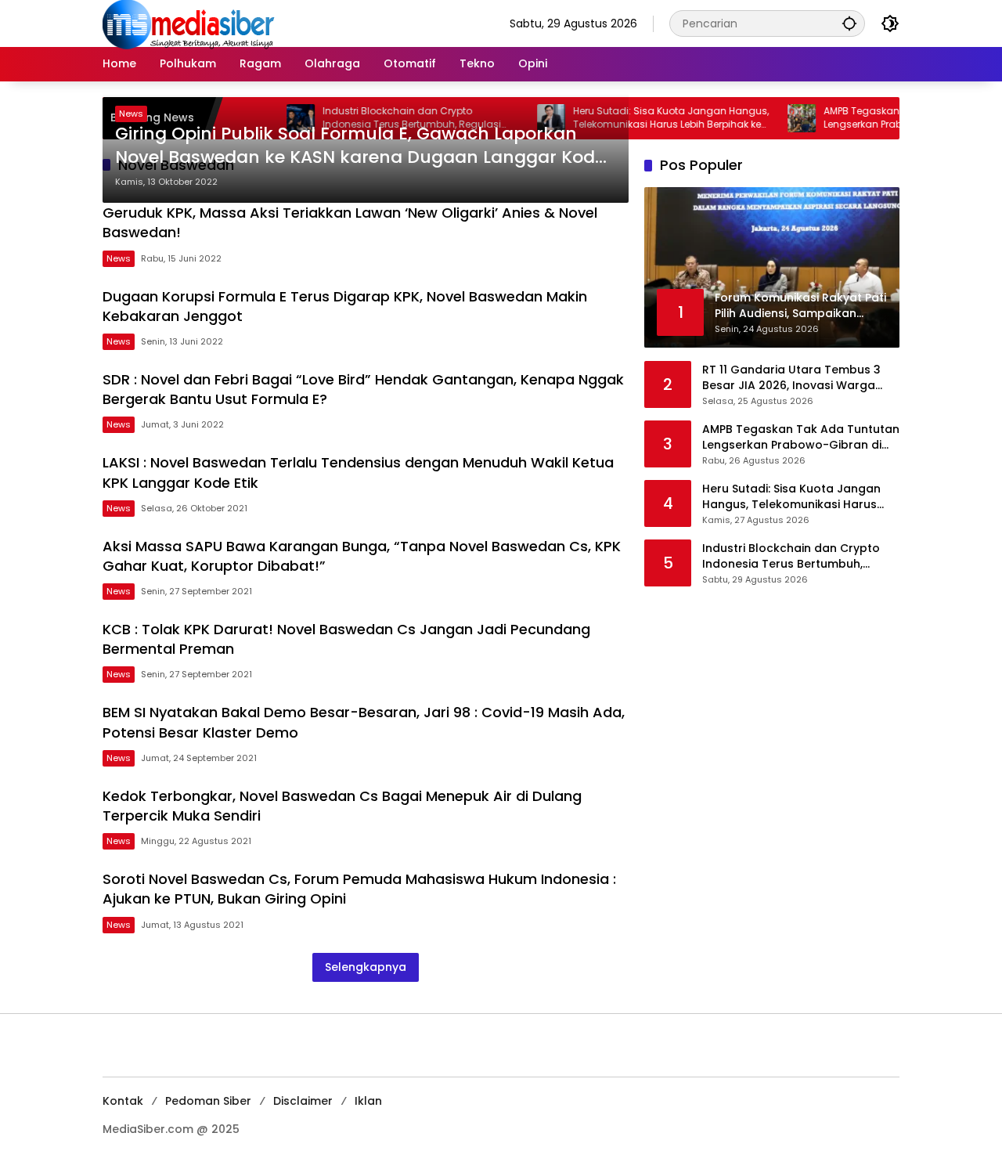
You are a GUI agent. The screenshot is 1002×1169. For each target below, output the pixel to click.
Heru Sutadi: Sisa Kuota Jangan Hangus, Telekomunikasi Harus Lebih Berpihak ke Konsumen (650, 118)
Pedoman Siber (208, 1101)
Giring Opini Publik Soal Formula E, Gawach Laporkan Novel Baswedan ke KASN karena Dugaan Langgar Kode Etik (360, 146)
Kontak (123, 1101)
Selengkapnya (365, 967)
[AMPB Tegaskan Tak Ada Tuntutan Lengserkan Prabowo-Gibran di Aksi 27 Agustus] (780, 118)
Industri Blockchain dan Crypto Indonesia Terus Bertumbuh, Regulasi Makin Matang (791, 555)
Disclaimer (303, 1101)
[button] (849, 23)
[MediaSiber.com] (189, 23)
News (131, 113)
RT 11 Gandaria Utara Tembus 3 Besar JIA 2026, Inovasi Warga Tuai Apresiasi (791, 377)
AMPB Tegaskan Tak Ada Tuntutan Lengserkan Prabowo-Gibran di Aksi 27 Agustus (800, 436)
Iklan (368, 1101)
